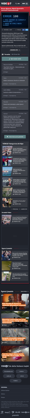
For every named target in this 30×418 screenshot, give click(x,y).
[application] (15, 209)
